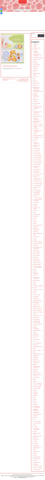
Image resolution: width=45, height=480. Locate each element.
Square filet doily (37, 436)
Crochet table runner (37, 195)
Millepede (36, 355)
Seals (35, 424)
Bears (35, 71)
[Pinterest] (1, 7)
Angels (35, 46)
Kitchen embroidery (36, 328)
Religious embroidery (36, 410)
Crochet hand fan (38, 174)
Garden (35, 287)
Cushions (36, 206)
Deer (35, 212)
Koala (35, 332)
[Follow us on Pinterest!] (19, 10)
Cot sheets (36, 139)
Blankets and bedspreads (36, 88)
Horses (35, 313)
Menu (2, 12)
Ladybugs (36, 334)
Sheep (35, 431)
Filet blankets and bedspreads (38, 248)
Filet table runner (38, 262)
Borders (35, 93)
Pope (35, 401)
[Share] (1, 13)
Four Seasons (37, 280)
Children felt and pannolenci (37, 122)
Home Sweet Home (38, 312)
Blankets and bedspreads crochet (38, 91)
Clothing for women (38, 137)
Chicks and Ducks (38, 116)
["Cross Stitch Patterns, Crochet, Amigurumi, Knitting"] (22, 1)
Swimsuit (36, 443)
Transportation (37, 457)
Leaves (35, 337)
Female (35, 238)
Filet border (36, 250)
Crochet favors (37, 164)
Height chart (36, 304)
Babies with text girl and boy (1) (8, 79)
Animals (35, 49)
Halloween (36, 298)
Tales (35, 449)
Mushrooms (36, 362)
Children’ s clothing (38, 124)
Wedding (36, 464)
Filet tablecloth (37, 264)
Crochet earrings (37, 162)
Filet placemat (37, 260)
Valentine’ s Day (37, 462)
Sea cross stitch (37, 421)
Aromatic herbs (37, 59)
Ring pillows (36, 412)
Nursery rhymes (37, 373)
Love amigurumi (37, 343)
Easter (35, 223)
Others (35, 381)
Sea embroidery (37, 423)
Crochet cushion (37, 159)
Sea (34, 419)
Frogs (35, 284)
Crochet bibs (36, 152)
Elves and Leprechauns (37, 229)
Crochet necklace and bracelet (38, 179)
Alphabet (36, 44)
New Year (36, 369)
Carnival (35, 101)
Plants (35, 399)
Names (35, 364)
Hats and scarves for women (37, 302)
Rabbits (35, 404)
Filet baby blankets (38, 243)
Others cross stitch (38, 384)
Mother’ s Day (37, 361)
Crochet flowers (37, 169)
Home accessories (38, 308)
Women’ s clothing (38, 467)
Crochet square (37, 190)
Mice (35, 352)
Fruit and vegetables (38, 285)
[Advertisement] (22, 22)
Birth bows (36, 82)
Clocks (35, 133)
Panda (35, 390)
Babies (35, 61)
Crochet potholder (38, 185)
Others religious (37, 386)
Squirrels (36, 437)
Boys (35, 98)
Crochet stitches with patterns (37, 192)
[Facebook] (1, 9)
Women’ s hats (37, 469)
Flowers (35, 271)
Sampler (35, 415)
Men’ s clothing (37, 350)
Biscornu (36, 85)
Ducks (35, 221)
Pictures (35, 395)
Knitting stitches (37, 330)
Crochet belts (37, 150)
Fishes (35, 269)
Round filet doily (37, 414)
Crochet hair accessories (36, 172)
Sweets (35, 441)
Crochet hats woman (36, 176)
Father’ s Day (36, 236)
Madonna (36, 344)
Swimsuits (36, 445)
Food (35, 275)
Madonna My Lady (38, 346)
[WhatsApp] (1, 11)
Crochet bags (37, 148)
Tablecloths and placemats (37, 447)
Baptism (35, 68)
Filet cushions (37, 255)
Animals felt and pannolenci (37, 55)
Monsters (36, 359)
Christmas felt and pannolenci (38, 131)
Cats (35, 109)
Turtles (35, 460)
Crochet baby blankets (37, 146)
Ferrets (35, 240)
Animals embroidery (36, 52)
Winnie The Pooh (38, 466)
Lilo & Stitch (36, 339)
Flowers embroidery (36, 273)
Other (35, 379)
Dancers (35, 210)
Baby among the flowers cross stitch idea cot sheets (22, 80)
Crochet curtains (37, 157)
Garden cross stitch (38, 289)
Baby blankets (37, 64)
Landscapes (36, 336)
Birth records (37, 83)
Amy (21, 68)
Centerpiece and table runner (37, 112)
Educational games (38, 225)
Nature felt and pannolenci (37, 367)
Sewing (35, 426)
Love (35, 341)
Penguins (36, 393)
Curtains (35, 204)
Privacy (30, 477)
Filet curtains (37, 253)
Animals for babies (38, 57)
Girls (35, 293)
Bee (34, 78)
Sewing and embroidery (36, 429)
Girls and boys (37, 294)
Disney (35, 218)
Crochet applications (36, 143)
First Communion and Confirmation (38, 267)
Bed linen (36, 76)
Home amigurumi (38, 310)
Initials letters (37, 319)
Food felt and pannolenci (37, 278)
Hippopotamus (37, 306)
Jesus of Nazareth (38, 324)
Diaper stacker (37, 214)
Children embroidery (36, 119)
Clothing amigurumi (38, 135)
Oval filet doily (37, 388)
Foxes (35, 282)
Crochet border (37, 153)
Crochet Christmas (38, 155)
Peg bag (35, 392)
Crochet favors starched (37, 167)
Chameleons (36, 114)
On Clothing (36, 377)
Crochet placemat (38, 183)
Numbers (36, 371)
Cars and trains (37, 103)
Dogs (35, 219)
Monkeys (36, 357)
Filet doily (36, 257)
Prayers (35, 402)
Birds (35, 80)
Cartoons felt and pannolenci (38, 107)
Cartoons (36, 105)
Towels (35, 455)
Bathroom (36, 70)
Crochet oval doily (38, 181)
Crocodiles (36, 202)
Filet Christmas (37, 251)
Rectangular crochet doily (37, 407)
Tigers (35, 453)
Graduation (36, 296)
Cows (35, 140)
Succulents (36, 439)
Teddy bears (36, 451)
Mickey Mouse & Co (38, 353)
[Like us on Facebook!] (26, 10)
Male (35, 348)
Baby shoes (36, 66)
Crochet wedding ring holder (38, 200)
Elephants (36, 226)
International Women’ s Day (37, 322)
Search (33, 33)
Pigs (34, 397)
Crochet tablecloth (38, 197)
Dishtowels (36, 216)
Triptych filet (36, 458)
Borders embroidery (36, 95)
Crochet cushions (38, 161)
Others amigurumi (38, 383)
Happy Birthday (37, 300)
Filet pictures (37, 259)
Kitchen (35, 325)
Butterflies (36, 99)
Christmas (36, 128)
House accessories (38, 315)
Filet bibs (36, 245)
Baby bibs (36, 62)
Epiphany (36, 231)
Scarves (35, 417)
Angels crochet (37, 48)
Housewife (36, 317)
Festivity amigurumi (38, 241)
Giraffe (35, 291)
